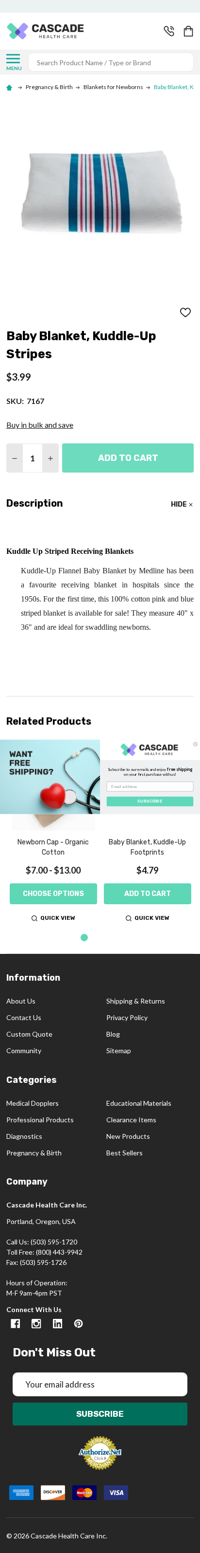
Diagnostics (24, 1136)
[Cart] (189, 31)
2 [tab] (100, 938)
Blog (113, 1034)
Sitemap (118, 1050)
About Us (20, 1001)
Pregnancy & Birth (34, 1153)
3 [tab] (115, 938)
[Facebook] (15, 1324)
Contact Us (23, 1017)
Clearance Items (131, 1119)
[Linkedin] (58, 1324)
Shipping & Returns (135, 1001)
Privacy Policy (127, 1017)
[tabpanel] (53, 834)
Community (23, 1050)
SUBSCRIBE (149, 801)
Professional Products (40, 1119)
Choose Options (53, 894)
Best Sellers (124, 1153)
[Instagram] (36, 1324)
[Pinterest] (78, 1324)
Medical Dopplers (32, 1103)
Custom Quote (29, 1034)
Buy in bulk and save (39, 424)
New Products (128, 1136)
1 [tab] (84, 938)
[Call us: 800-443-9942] (169, 31)
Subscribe (100, 1414)
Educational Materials (138, 1103)
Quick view (57, 917)
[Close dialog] (195, 744)
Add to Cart (128, 458)
